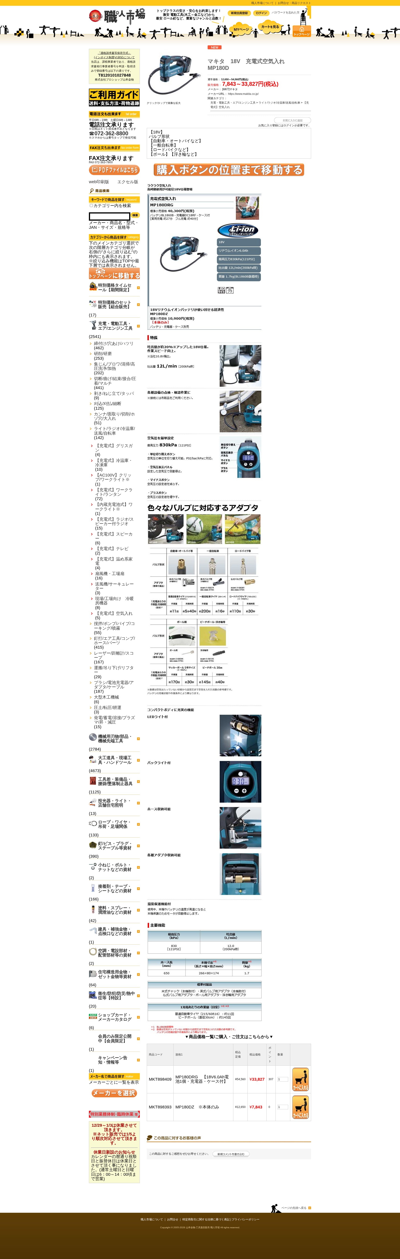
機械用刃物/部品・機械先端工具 (115, 738)
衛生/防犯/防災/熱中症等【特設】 (116, 995)
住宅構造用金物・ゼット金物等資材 (114, 974)
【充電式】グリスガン (114, 448)
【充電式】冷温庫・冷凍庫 (114, 462)
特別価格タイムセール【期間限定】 (114, 287)
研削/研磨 (103, 354)
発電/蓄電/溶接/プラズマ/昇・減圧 (114, 720)
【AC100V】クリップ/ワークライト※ (113, 477)
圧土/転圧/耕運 (107, 707)
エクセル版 (127, 181)
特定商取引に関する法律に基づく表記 (206, 1219)
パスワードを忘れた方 (286, 12)
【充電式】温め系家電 (114, 561)
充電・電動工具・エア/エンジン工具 (115, 325)
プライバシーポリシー (245, 1219)
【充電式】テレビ (111, 549)
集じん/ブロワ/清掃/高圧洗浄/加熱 (114, 366)
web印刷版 (99, 181)
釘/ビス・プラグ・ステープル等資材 (115, 845)
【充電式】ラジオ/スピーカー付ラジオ (114, 521)
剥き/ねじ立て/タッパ (114, 393)
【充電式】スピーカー (114, 536)
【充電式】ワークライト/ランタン (114, 492)
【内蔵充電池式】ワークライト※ (114, 506)
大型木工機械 (106, 697)
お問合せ (172, 1219)
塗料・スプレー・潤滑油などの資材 (114, 910)
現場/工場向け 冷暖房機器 (114, 601)
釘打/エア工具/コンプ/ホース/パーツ (114, 640)
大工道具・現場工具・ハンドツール (114, 759)
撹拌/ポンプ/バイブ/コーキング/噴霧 (114, 626)
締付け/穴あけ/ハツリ (114, 343)
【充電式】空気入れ (114, 613)
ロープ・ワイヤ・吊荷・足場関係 (114, 824)
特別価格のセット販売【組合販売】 (114, 304)
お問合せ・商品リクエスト (294, 3)
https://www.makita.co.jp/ (243, 94)
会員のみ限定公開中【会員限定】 (114, 1038)
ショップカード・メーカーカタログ (114, 1017)
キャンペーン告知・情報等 (112, 1059)
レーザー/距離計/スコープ (114, 655)
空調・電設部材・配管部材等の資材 (114, 952)
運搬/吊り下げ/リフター (114, 670)
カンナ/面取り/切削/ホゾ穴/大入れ (114, 416)
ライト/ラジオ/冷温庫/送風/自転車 (114, 431)
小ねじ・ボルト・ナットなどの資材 (114, 867)
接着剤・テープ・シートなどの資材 (114, 888)
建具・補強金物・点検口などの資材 (114, 931)
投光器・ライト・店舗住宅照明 (114, 802)
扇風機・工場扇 (109, 574)
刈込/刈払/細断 (107, 404)
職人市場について (262, 3)
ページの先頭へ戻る (293, 1208)
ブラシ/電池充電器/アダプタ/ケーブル (114, 685)
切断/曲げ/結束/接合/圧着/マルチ (115, 381)
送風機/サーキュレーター (114, 586)
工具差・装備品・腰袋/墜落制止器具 (115, 781)
